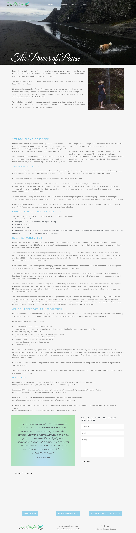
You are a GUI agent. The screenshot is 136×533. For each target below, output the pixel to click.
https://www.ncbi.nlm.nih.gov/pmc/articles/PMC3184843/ (34, 411)
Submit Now (85, 461)
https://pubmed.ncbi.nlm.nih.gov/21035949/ (29, 392)
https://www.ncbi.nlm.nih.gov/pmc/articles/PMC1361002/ (34, 400)
